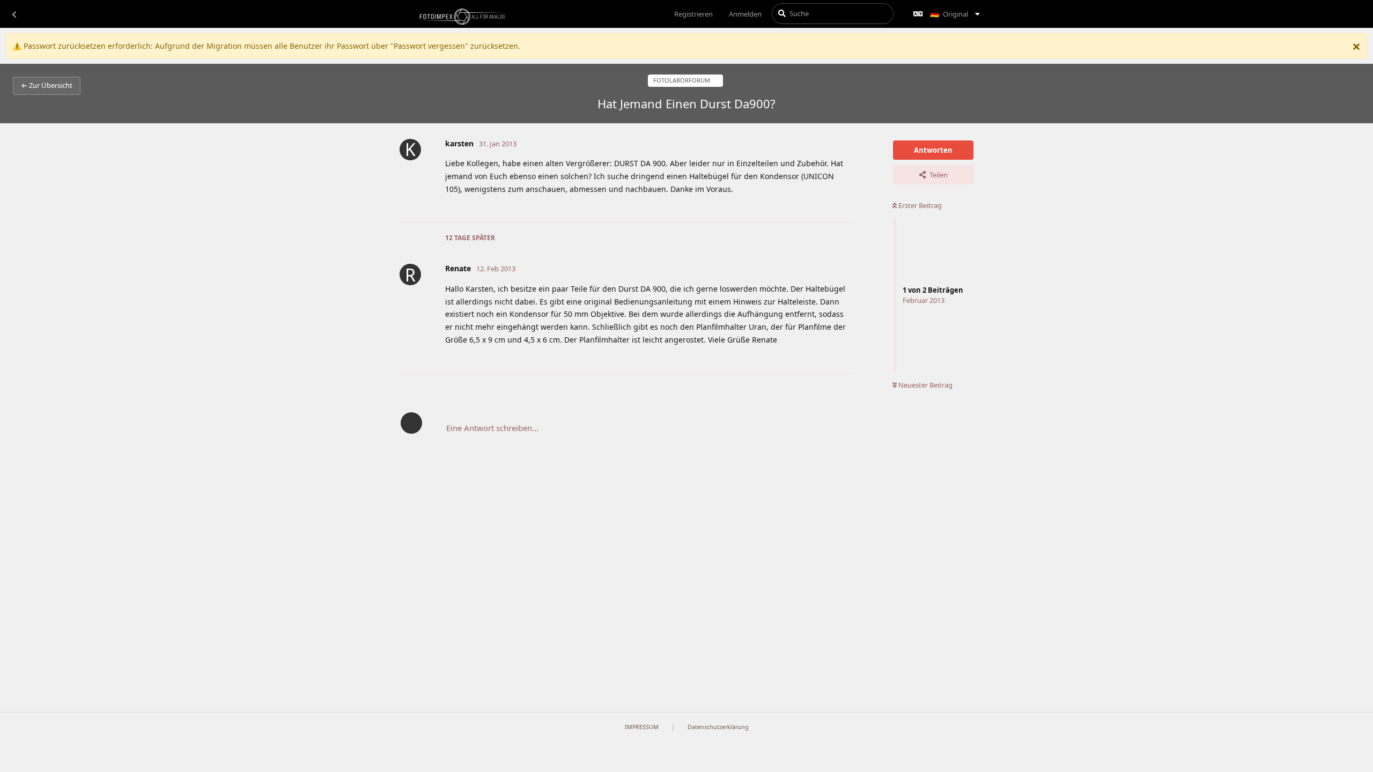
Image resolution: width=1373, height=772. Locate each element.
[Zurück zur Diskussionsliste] (14, 14)
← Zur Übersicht (46, 85)
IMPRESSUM (642, 727)
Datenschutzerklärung (718, 727)
